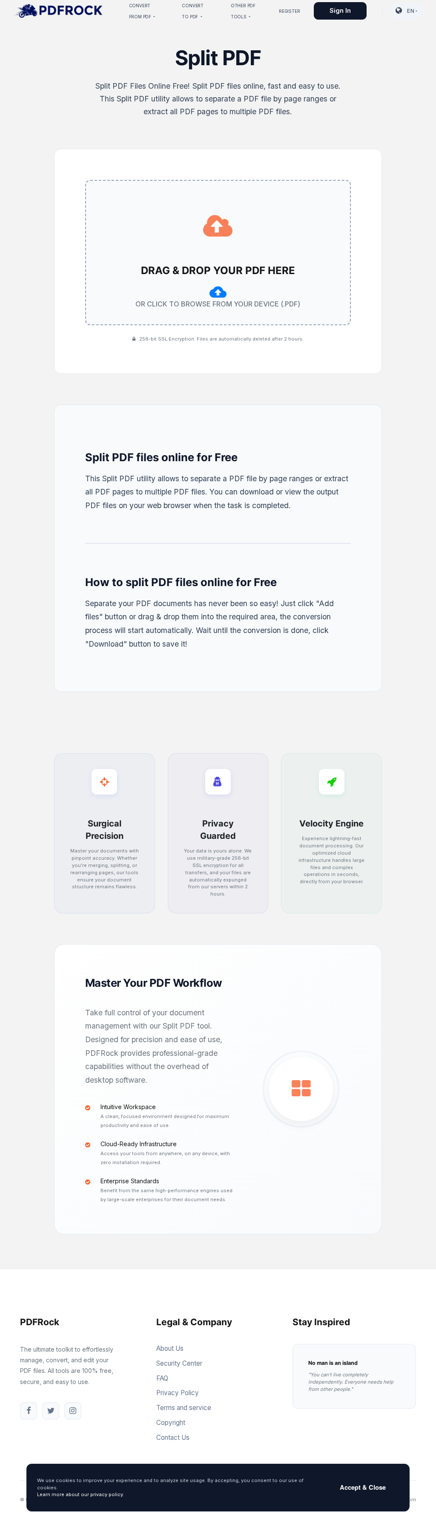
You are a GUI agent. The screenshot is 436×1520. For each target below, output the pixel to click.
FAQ (162, 1378)
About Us (170, 1348)
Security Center (179, 1363)
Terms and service (183, 1408)
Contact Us (172, 1437)
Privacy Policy (177, 1393)
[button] (406, 11)
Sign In (340, 10)
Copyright (170, 1423)
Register (289, 11)
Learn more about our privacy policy (80, 1494)
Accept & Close (363, 1487)
